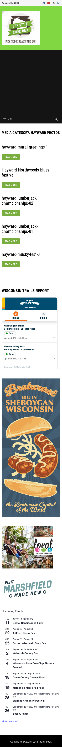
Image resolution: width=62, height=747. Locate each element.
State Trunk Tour (41, 741)
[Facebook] (44, 3)
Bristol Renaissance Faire (28, 623)
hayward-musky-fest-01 (22, 254)
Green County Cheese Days (29, 677)
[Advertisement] (31, 82)
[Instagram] (58, 3)
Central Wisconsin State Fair (29, 643)
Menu (10, 119)
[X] (54, 3)
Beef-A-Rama (20, 713)
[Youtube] (49, 3)
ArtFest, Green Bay (24, 633)
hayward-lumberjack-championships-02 (20, 201)
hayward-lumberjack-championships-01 (20, 229)
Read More (10, 157)
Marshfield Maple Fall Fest (28, 687)
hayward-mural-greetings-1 (25, 147)
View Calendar (10, 721)
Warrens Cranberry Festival (29, 700)
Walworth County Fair (25, 653)
